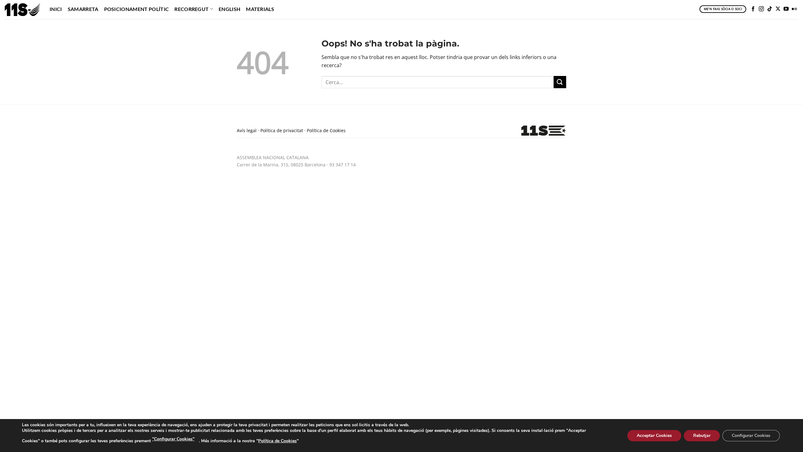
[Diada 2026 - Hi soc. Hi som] (22, 9)
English (229, 9)
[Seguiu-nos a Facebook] (753, 9)
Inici (56, 9)
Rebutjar (701, 436)
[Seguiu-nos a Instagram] (761, 9)
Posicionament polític (136, 9)
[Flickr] (794, 9)
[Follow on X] (777, 9)
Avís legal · (248, 130)
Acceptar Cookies (654, 436)
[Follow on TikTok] (769, 9)
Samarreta (83, 9)
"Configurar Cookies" (173, 439)
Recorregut (191, 9)
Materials (260, 9)
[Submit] (560, 82)
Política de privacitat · (283, 130)
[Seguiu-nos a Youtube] (786, 9)
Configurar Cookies (751, 436)
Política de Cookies (326, 130)
